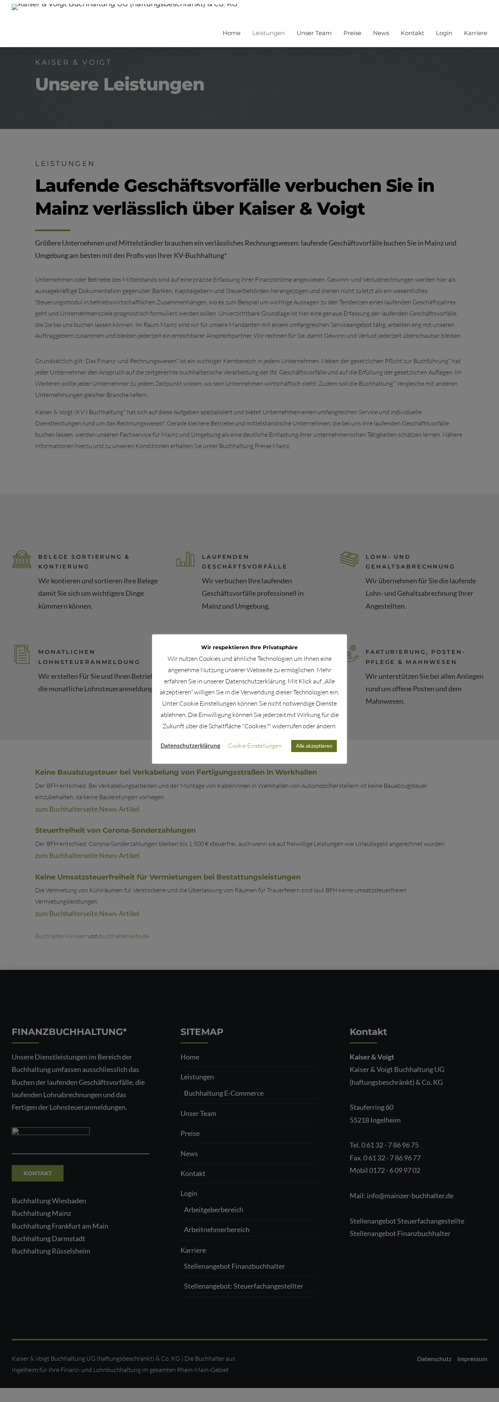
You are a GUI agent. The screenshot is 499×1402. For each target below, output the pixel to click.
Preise (352, 33)
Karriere (475, 33)
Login (444, 33)
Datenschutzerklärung (190, 745)
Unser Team (314, 33)
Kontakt (412, 33)
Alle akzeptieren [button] (314, 746)
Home (232, 33)
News (381, 33)
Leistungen (268, 33)
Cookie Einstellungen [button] (254, 745)
